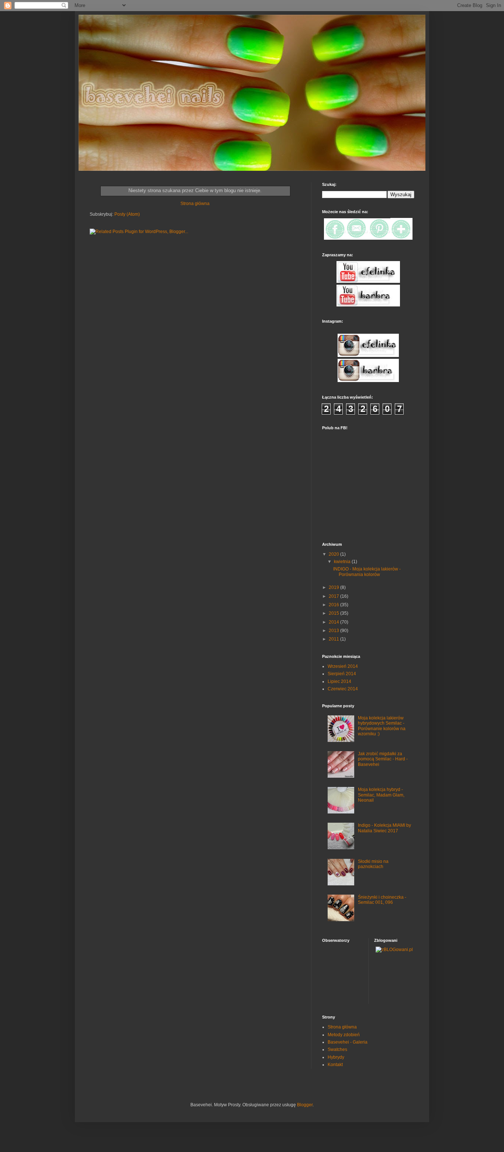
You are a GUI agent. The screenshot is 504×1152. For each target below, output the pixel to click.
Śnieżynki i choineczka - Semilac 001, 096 (382, 900)
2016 (334, 604)
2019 (334, 587)
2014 (334, 622)
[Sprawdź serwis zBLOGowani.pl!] (394, 949)
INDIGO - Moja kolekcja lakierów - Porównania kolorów (367, 571)
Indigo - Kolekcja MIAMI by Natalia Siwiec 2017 (384, 828)
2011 (334, 639)
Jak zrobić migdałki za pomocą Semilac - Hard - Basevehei (383, 759)
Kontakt (335, 1064)
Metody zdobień (344, 1034)
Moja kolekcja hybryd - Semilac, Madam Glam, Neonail (381, 795)
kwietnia (343, 561)
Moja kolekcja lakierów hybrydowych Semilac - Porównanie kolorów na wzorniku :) (381, 725)
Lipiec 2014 (339, 681)
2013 (334, 630)
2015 (334, 613)
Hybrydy (336, 1057)
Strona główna (195, 203)
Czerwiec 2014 (343, 688)
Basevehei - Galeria (347, 1042)
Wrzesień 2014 (343, 666)
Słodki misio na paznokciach (373, 864)
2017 (334, 596)
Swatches (337, 1049)
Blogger (305, 1104)
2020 (334, 554)
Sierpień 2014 (342, 673)
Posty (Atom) (127, 214)
